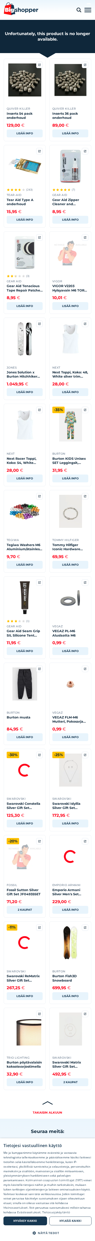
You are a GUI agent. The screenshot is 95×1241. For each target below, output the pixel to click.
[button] (47, 1233)
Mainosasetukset (15, 1207)
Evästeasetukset (29, 1212)
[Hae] (79, 10)
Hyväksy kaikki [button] (25, 1221)
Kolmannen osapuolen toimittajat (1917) (54, 1180)
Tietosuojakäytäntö (56, 1212)
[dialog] (47, 1189)
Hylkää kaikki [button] (70, 1221)
